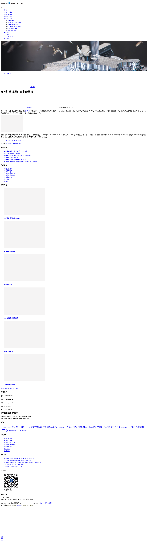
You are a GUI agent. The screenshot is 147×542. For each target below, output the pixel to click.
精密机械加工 (125, 427)
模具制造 (55, 427)
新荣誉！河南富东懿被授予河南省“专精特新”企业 (19, 458)
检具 (47, 427)
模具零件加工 (62, 427)
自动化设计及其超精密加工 (15, 22)
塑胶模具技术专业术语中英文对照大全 (15, 151)
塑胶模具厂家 (4, 427)
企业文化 (10, 36)
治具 (69, 427)
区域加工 (7, 181)
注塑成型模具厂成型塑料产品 (15, 140)
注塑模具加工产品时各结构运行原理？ (15, 159)
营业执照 (49, 503)
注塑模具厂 (100, 427)
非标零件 (23, 430)
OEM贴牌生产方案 (13, 28)
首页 (5, 10)
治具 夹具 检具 (11, 30)
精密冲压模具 (8, 12)
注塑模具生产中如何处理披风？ (13, 466)
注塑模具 (28, 111)
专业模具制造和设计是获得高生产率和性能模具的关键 (20, 161)
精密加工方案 (8, 18)
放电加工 (27, 427)
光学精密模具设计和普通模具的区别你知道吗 (17, 155)
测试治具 (114, 427)
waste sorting (14, 505)
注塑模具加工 (82, 427)
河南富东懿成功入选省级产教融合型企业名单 (17, 460)
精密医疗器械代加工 (10, 175)
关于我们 (7, 34)
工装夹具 (15, 426)
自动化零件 (14, 430)
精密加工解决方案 (9, 173)
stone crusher (24, 505)
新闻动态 (7, 32)
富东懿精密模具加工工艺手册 (9, 388)
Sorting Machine (30, 505)
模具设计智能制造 (12, 24)
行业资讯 (29, 107)
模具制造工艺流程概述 (11, 157)
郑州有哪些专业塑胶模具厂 (14, 143)
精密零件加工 (11, 20)
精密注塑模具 (8, 14)
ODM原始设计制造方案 (14, 26)
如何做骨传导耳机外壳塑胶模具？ (14, 464)
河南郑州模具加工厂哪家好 (12, 153)
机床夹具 (36, 427)
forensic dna (19, 505)
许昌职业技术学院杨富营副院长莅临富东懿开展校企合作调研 (22, 462)
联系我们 (7, 39)
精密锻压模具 (8, 16)
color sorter (9, 505)
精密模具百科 (8, 177)
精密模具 (43, 503)
